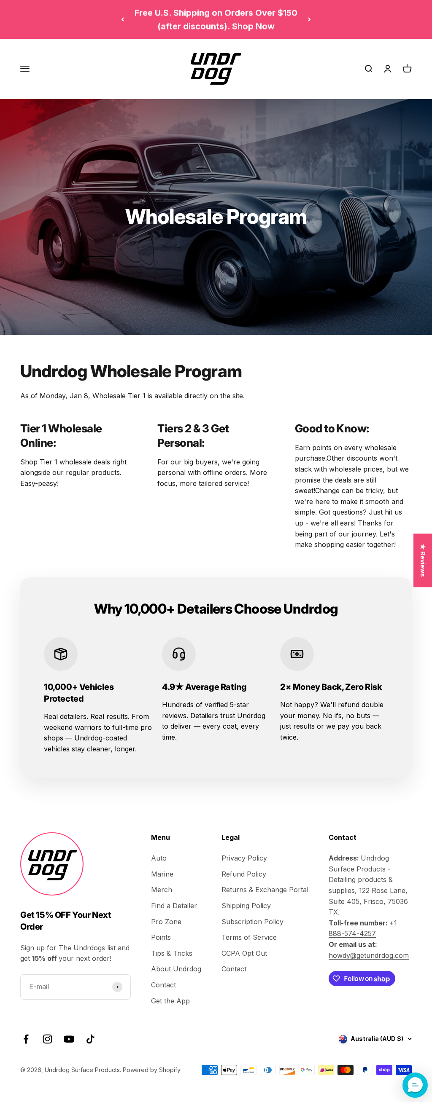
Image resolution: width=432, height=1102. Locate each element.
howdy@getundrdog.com (369, 955)
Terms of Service (249, 937)
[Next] (309, 19)
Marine (162, 874)
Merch (161, 889)
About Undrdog (176, 969)
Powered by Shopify (152, 1069)
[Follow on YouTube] (69, 1039)
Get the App (170, 1001)
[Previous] (122, 19)
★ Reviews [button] (423, 560)
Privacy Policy (244, 858)
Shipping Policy (246, 905)
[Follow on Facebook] (26, 1039)
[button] (415, 1085)
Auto (159, 858)
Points (161, 937)
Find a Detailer (174, 905)
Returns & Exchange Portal (264, 889)
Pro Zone (166, 921)
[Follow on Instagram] (47, 1039)
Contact (163, 985)
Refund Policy (243, 874)
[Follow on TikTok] (90, 1039)
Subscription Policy (252, 921)
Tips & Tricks (171, 953)
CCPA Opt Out (244, 953)
